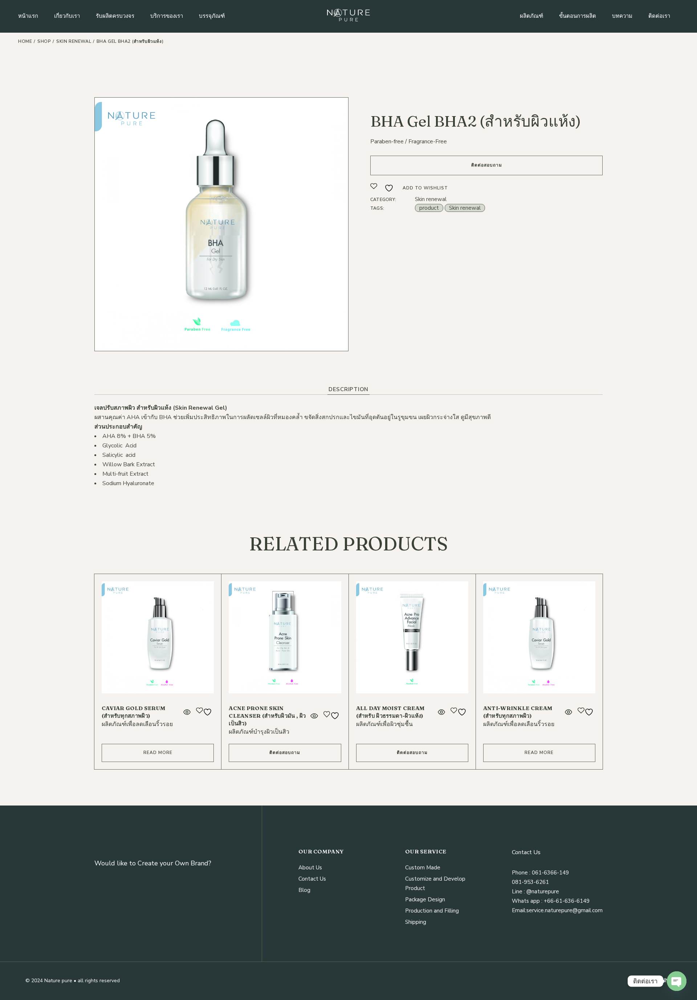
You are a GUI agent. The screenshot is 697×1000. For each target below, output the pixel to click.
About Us (310, 867)
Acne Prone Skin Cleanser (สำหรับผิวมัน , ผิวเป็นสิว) (267, 716)
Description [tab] (348, 389)
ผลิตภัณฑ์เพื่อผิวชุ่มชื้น (384, 724)
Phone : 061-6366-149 (540, 872)
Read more (157, 752)
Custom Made (422, 867)
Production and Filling (432, 910)
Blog (304, 890)
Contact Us (312, 878)
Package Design (425, 899)
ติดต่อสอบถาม (486, 165)
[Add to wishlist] (205, 712)
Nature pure (58, 980)
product (429, 208)
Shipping (415, 922)
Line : (518, 891)
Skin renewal (431, 199)
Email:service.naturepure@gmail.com (557, 910)
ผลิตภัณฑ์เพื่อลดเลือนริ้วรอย (137, 724)
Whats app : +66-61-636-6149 (551, 901)
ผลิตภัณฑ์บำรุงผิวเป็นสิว (259, 732)
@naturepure (542, 891)
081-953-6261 (530, 882)
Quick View (187, 712)
